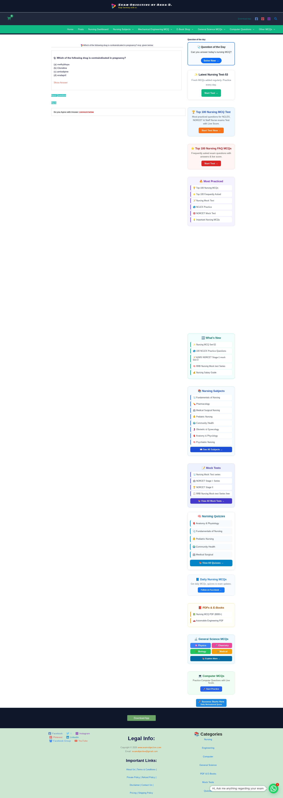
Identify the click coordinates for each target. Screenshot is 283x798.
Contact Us (147, 785)
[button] (275, 19)
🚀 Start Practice (211, 689)
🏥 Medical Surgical (203, 554)
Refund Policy (148, 777)
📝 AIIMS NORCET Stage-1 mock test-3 (209, 358)
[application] (132, 29)
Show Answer (61, 82)
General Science (208, 765)
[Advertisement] (211, 280)
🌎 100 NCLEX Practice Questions (209, 351)
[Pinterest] (263, 19)
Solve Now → (211, 60)
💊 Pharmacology (201, 404)
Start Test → (211, 93)
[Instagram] (269, 19)
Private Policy (133, 777)
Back (53, 102)
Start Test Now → (211, 130)
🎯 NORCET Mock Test (204, 213)
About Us (130, 769)
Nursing (208, 739)
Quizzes (208, 791)
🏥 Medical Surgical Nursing (206, 410)
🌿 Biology (200, 651)
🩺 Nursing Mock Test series (206, 474)
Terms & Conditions (146, 769)
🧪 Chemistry (222, 645)
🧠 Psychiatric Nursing (204, 442)
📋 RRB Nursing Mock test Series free (211, 493)
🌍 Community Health (203, 423)
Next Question (58, 95)
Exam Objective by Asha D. (145, 4)
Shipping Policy (145, 793)
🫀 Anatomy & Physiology (205, 436)
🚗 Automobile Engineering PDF (208, 620)
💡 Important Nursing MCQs (206, 219)
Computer (208, 756)
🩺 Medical (221, 651)
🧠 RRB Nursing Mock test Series (209, 366)
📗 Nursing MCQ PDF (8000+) (207, 614)
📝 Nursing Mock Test (203, 200)
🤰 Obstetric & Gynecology (206, 429)
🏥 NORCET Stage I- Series (206, 481)
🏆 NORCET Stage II (203, 487)
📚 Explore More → (211, 658)
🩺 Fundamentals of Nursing (206, 397)
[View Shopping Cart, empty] (9, 19)
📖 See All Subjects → (211, 449)
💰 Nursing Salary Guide (204, 372)
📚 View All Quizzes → (211, 563)
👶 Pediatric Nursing (202, 416)
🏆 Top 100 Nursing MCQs (205, 188)
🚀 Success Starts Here (211, 702)
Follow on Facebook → (211, 590)
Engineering (208, 748)
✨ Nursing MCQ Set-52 (204, 344)
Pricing (133, 793)
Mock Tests (208, 782)
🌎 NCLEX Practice (202, 207)
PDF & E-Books (208, 773)
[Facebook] (256, 19)
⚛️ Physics (200, 645)
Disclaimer (135, 785)
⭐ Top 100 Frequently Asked (207, 194)
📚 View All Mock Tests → (211, 501)
